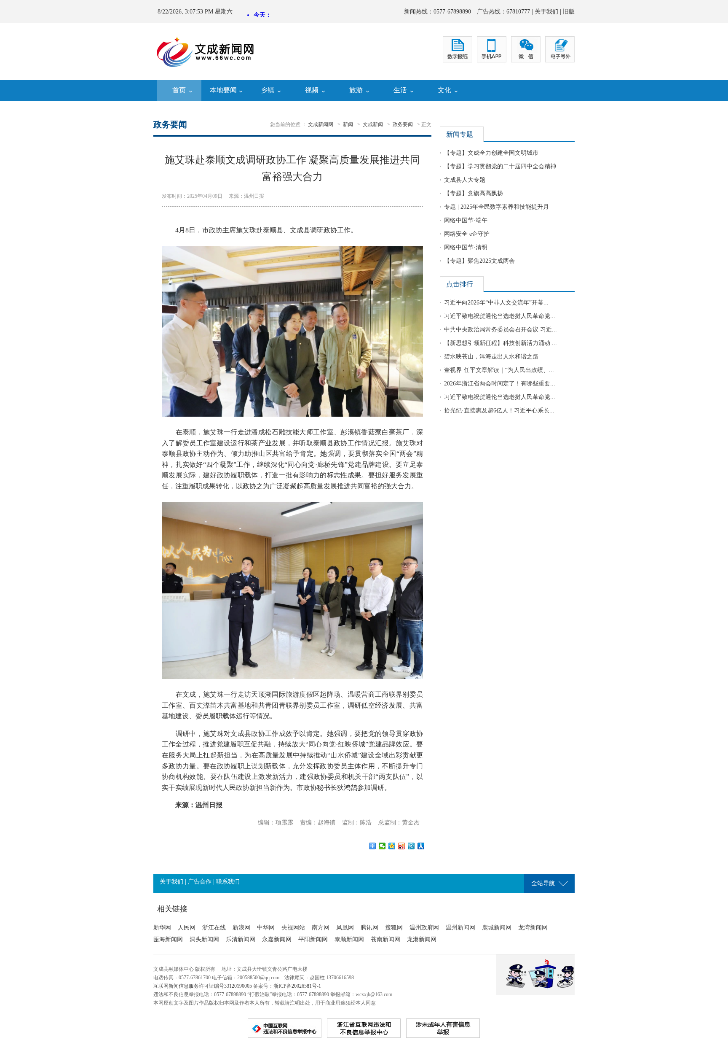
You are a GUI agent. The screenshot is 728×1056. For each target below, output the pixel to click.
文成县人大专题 (464, 180)
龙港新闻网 (421, 939)
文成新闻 (373, 124)
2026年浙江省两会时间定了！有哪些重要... (499, 383)
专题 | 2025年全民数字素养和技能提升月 (496, 207)
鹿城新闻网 (496, 927)
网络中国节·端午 (465, 220)
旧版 (569, 11)
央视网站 (293, 927)
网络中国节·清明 (465, 247)
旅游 (356, 90)
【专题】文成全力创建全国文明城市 (491, 153)
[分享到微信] (382, 846)
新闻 (348, 124)
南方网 (320, 927)
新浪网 (241, 927)
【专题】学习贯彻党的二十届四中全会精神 (500, 166)
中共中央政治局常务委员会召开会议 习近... (500, 329)
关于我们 (546, 11)
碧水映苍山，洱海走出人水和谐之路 (491, 356)
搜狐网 (394, 927)
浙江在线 (214, 927)
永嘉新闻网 (277, 939)
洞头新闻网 (204, 939)
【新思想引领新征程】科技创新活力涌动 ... (500, 343)
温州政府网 (424, 927)
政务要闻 (403, 124)
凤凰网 (345, 927)
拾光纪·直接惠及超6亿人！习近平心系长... (499, 410)
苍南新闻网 (385, 939)
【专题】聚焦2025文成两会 (479, 261)
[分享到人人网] (421, 846)
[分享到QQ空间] (392, 846)
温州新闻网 (460, 927)
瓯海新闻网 (168, 939)
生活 (400, 90)
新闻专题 (459, 134)
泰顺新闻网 (349, 939)
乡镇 (267, 90)
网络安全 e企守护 (467, 234)
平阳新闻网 (313, 939)
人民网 (186, 927)
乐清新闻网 (240, 939)
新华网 (162, 927)
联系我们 (228, 881)
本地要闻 (223, 90)
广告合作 (199, 881)
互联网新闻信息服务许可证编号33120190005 (202, 986)
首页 (179, 90)
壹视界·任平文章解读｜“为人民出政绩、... (499, 370)
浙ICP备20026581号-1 (297, 986)
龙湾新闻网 (533, 927)
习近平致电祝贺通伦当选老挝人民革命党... (499, 316)
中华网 (266, 927)
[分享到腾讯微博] (411, 846)
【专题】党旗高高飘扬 (473, 193)
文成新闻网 (320, 124)
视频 (311, 90)
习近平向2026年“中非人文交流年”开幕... (496, 302)
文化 (444, 90)
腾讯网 (369, 927)
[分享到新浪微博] (401, 846)
